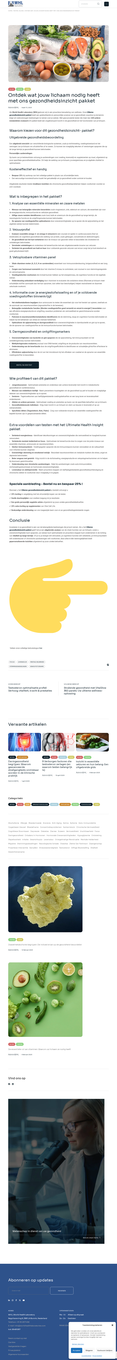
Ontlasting (22, 757)
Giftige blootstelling (80, 848)
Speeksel (63, 757)
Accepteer (76, 1350)
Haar (27, 804)
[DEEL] (107, 664)
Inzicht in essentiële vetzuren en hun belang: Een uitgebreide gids (92, 764)
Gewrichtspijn (36, 839)
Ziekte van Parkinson (78, 844)
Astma (66, 823)
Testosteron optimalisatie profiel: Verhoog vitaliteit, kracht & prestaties (30, 689)
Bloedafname (33, 827)
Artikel (12, 757)
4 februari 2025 (94, 772)
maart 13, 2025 (27, 107)
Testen (15, 11)
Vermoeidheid (72, 831)
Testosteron (64, 848)
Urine (28, 89)
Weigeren (89, 1350)
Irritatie (25, 839)
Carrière (11, 1342)
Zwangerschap (95, 844)
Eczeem (61, 831)
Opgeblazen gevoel (17, 827)
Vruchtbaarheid (86, 831)
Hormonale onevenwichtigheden (61, 835)
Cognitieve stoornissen (18, 831)
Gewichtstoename (37, 666)
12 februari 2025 (27, 950)
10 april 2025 (60, 775)
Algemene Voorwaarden (18, 1354)
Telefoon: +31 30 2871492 (18, 1322)
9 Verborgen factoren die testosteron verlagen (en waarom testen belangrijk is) (57, 765)
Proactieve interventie (18, 848)
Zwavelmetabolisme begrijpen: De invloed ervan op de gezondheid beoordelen (45, 944)
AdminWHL (13, 108)
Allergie (23, 823)
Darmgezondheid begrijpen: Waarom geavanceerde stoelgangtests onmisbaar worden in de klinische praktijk (23, 768)
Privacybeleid (97, 1356)
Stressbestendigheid (48, 848)
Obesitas (64, 844)
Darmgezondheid (15, 835)
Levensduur (22, 662)
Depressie (34, 831)
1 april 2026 (26, 781)
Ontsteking (96, 835)
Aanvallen (33, 848)
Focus (12, 662)
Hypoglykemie (83, 835)
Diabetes (45, 831)
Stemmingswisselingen (18, 666)
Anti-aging (57, 823)
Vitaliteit (94, 848)
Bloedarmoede (35, 823)
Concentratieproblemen (51, 827)
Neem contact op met (17, 1338)
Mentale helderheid (37, 662)
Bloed (21, 11)
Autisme (73, 823)
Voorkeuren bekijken (104, 1350)
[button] (112, 1325)
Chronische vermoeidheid (87, 827)
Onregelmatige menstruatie (67, 839)
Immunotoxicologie (40, 804)
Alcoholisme (13, 823)
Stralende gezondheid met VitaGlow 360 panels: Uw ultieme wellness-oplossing (85, 690)
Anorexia (47, 823)
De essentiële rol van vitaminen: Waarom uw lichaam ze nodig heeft (39, 1049)
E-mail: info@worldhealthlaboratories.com (26, 1326)
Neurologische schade (49, 844)
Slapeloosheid (14, 839)
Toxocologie (86, 804)
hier (40, 648)
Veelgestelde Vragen (17, 1346)
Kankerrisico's (69, 827)
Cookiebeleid (86, 1356)
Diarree (53, 831)
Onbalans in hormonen (35, 835)
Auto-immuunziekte (87, 823)
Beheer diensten (78, 1344)
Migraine (12, 844)
